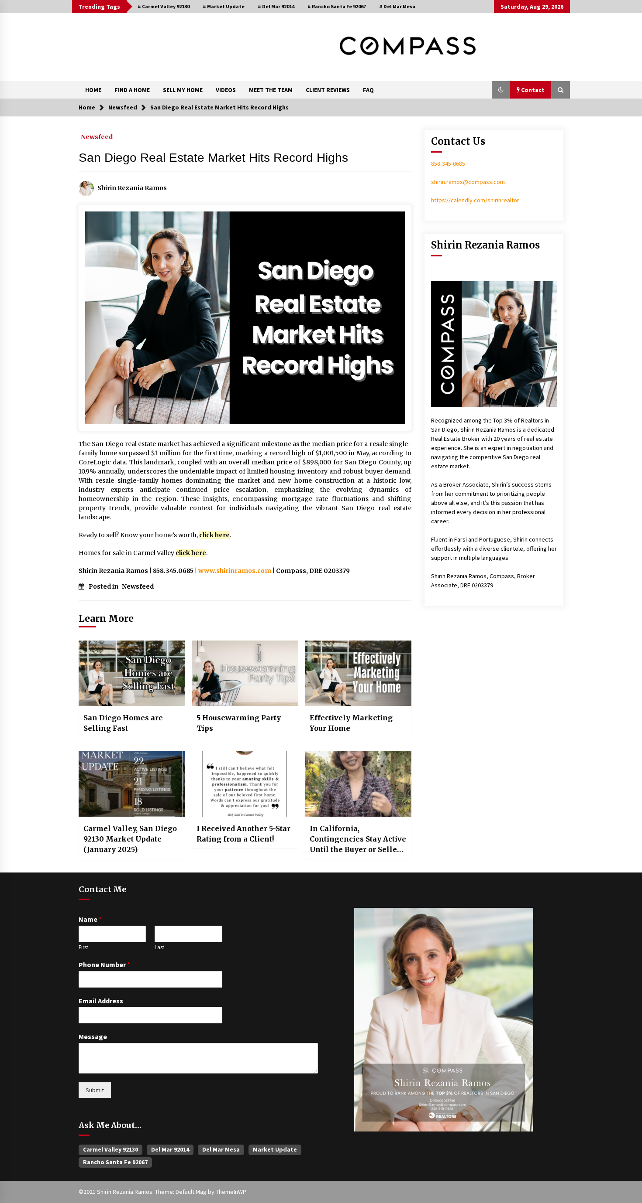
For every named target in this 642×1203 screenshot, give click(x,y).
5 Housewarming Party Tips (239, 723)
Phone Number (104, 964)
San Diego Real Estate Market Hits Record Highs (213, 157)
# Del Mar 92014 (276, 6)
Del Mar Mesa (221, 1149)
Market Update (275, 1149)
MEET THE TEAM (271, 90)
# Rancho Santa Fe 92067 (336, 6)
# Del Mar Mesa (397, 6)
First (83, 947)
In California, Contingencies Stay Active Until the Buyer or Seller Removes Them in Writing (358, 839)
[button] (501, 90)
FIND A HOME (132, 90)
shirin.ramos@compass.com (468, 182)
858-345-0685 (448, 163)
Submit (95, 1090)
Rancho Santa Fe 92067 (115, 1162)
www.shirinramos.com (234, 571)
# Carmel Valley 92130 (164, 6)
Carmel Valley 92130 (110, 1149)
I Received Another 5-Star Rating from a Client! (243, 833)
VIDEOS (226, 90)
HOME (93, 90)
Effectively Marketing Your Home (351, 723)
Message (93, 1036)
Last (159, 947)
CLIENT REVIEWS (328, 90)
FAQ (368, 90)
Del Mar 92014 (170, 1149)
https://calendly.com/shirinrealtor (475, 200)
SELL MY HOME (183, 90)
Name (90, 919)
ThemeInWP (231, 1192)
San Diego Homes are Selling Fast (123, 723)
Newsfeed (97, 136)
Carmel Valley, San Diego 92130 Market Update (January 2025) (130, 839)
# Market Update (224, 6)
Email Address (101, 1000)
